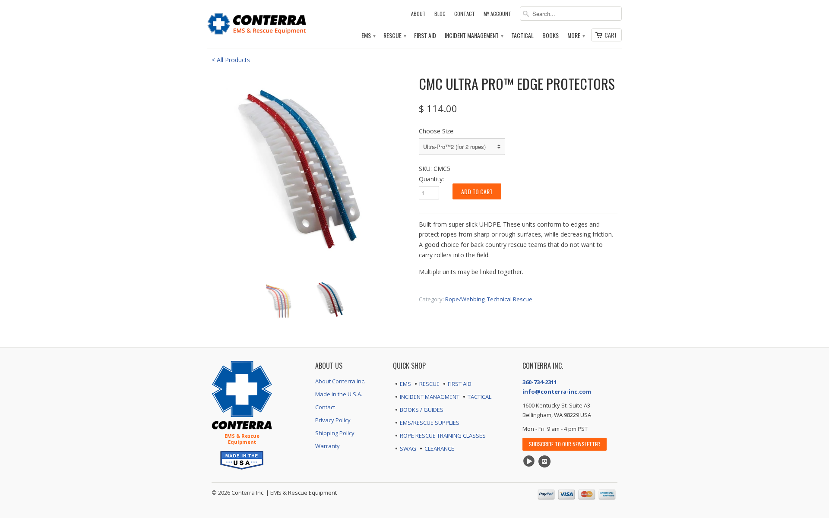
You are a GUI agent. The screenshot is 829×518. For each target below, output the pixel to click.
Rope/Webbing (464, 299)
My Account (497, 13)
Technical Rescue (509, 299)
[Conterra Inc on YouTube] (530, 461)
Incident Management (474, 36)
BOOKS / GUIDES (421, 410)
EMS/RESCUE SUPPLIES (429, 422)
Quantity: (431, 179)
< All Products (231, 60)
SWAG (408, 448)
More (575, 36)
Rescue (394, 36)
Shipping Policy (334, 433)
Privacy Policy (333, 420)
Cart (610, 34)
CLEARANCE (439, 448)
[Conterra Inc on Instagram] (546, 461)
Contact (464, 13)
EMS (368, 36)
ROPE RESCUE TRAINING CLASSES (443, 435)
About (418, 13)
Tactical (522, 36)
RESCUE (429, 384)
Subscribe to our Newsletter (564, 444)
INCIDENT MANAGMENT (429, 397)
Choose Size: (437, 131)
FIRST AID (459, 384)
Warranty (327, 446)
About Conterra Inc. (340, 381)
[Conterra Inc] (257, 22)
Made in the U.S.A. (338, 394)
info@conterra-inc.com (556, 391)
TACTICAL (479, 397)
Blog (440, 13)
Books (550, 36)
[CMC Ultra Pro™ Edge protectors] (311, 172)
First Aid (425, 36)
